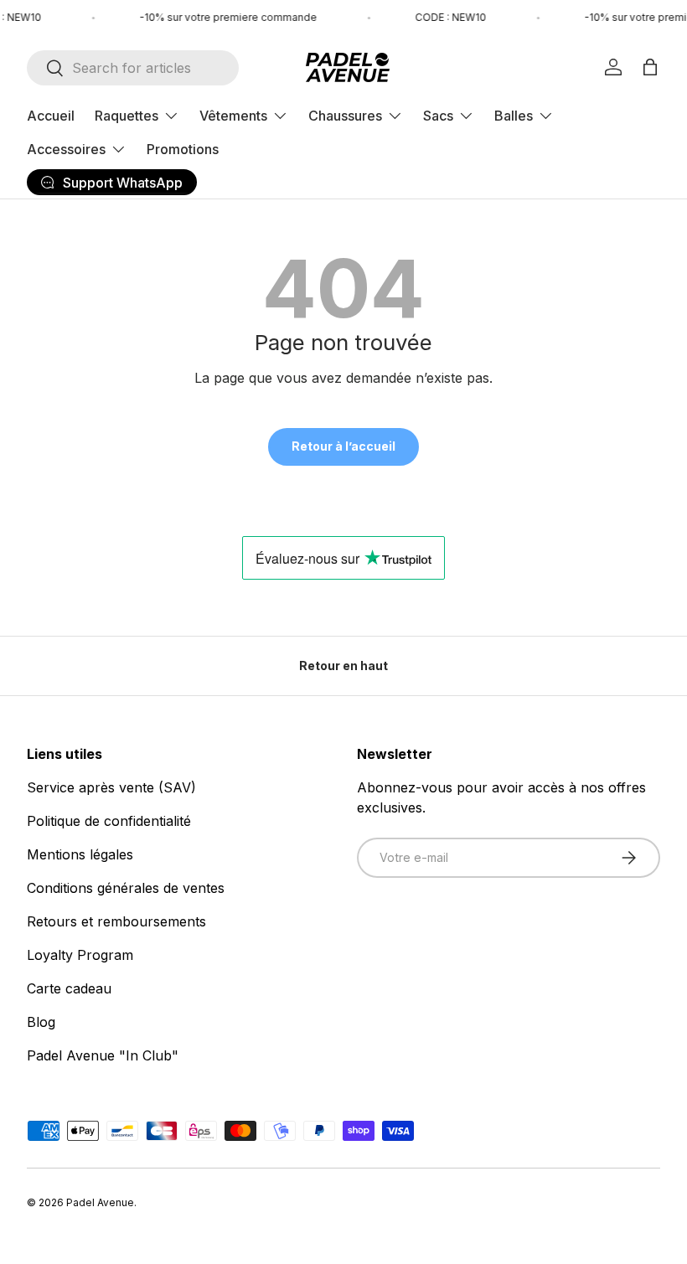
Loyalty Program (80, 955)
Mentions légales (80, 854)
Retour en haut (343, 665)
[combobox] (133, 67)
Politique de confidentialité (109, 821)
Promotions (183, 149)
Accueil (51, 115)
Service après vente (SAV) (111, 787)
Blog (41, 1022)
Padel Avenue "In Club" (102, 1055)
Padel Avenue (100, 1202)
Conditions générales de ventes (126, 888)
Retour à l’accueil (343, 446)
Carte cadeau (69, 988)
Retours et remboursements (116, 921)
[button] (650, 67)
